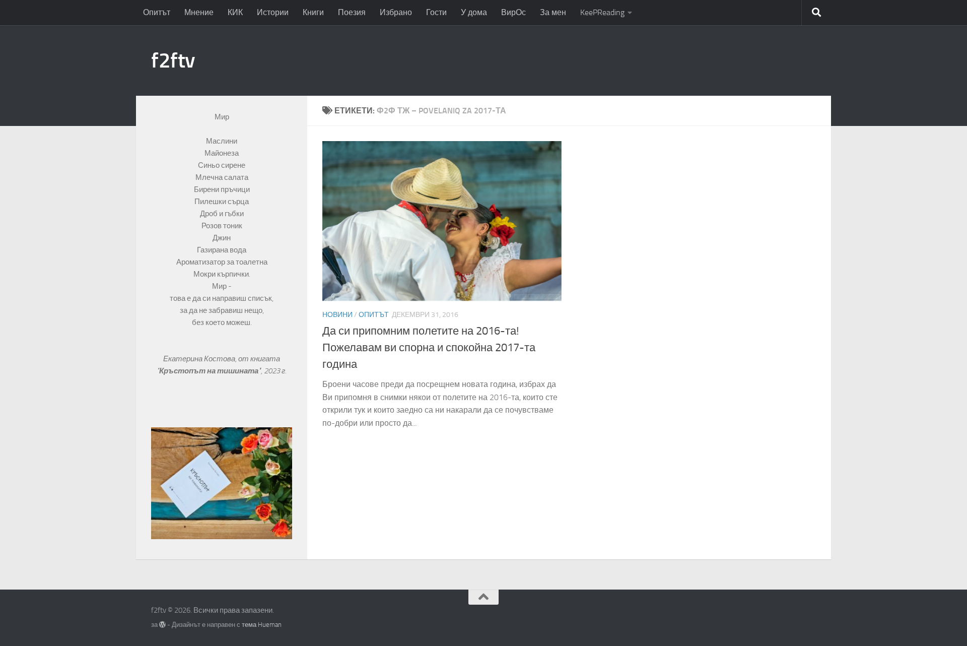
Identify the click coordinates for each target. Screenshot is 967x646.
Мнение (199, 12)
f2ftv (173, 60)
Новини (337, 314)
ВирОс (513, 12)
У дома (474, 12)
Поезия (352, 12)
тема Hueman (262, 624)
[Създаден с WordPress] (162, 624)
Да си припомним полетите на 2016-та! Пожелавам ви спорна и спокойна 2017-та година (428, 348)
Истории (273, 12)
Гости (436, 12)
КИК (235, 12)
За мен (553, 12)
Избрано (396, 12)
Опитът (156, 12)
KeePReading (602, 12)
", (210, 370)
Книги (313, 12)
